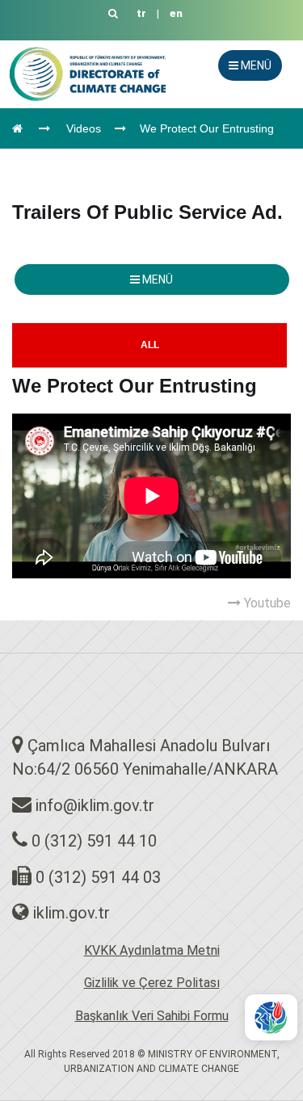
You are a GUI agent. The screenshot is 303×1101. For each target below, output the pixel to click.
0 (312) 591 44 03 (98, 877)
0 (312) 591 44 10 (94, 841)
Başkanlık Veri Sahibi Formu (152, 1015)
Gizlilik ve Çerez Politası (152, 982)
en (176, 13)
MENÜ (254, 65)
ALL (150, 345)
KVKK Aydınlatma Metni (152, 950)
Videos (83, 128)
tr (141, 13)
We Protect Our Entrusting (207, 128)
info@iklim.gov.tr (95, 805)
